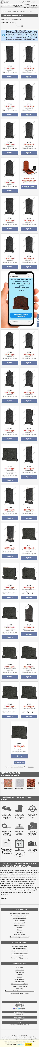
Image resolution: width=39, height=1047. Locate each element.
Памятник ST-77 (10, 394)
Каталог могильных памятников (19, 913)
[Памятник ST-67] (10, 244)
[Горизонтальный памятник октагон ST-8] (10, 652)
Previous (3, 781)
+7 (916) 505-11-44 (27, 2)
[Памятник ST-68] (29, 206)
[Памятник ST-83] (29, 416)
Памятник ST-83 (29, 432)
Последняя (30, 766)
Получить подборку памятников (21, 315)
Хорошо (28, 1044)
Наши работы (20, 972)
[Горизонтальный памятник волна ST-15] (29, 652)
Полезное (19, 974)
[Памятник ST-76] (10, 416)
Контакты (19, 976)
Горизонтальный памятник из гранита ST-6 (10, 590)
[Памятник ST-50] (10, 206)
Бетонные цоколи (19, 934)
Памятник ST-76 (10, 432)
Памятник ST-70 (10, 356)
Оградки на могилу (19, 925)
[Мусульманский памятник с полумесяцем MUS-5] (29, 613)
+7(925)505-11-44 (19, 1006)
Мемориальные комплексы (19, 916)
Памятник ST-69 (29, 260)
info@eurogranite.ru (19, 1019)
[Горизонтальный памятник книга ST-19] (19, 732)
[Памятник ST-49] (29, 454)
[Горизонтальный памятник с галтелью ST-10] (10, 613)
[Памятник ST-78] (29, 340)
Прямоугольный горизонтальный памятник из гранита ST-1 (9, 472)
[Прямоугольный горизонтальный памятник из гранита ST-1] (10, 454)
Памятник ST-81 (10, 146)
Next (38, 781)
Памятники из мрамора (19, 918)
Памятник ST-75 (29, 394)
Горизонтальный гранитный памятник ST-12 (9, 709)
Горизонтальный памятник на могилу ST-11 (29, 550)
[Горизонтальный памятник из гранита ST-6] (10, 573)
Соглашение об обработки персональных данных (19, 990)
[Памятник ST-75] (29, 378)
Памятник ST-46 (10, 70)
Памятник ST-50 (10, 222)
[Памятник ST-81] (10, 130)
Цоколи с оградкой (19, 923)
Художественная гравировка (19, 953)
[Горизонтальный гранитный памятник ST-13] (29, 692)
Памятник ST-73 (10, 184)
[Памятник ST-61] (29, 130)
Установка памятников (19, 948)
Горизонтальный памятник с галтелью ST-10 (9, 630)
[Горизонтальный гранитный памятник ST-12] (10, 692)
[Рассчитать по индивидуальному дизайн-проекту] (29, 168)
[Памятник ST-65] (29, 54)
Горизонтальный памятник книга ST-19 (19, 748)
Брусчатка (19, 932)
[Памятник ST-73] (10, 168)
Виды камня (19, 967)
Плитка (19, 930)
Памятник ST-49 (29, 470)
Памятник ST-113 (29, 511)
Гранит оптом (20, 969)
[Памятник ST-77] (10, 378)
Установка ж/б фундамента (19, 958)
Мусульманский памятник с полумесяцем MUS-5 (29, 630)
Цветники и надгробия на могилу (19, 937)
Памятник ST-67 (10, 260)
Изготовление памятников (19, 946)
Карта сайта (19, 988)
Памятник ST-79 (29, 108)
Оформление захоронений (19, 951)
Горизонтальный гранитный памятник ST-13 (29, 709)
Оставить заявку (29, 187)
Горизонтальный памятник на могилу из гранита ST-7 (29, 590)
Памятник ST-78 (29, 356)
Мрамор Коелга (19, 788)
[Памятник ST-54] (10, 92)
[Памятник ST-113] (29, 495)
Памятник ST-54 (10, 108)
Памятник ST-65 (29, 70)
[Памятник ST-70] (10, 340)
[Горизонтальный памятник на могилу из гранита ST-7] (29, 573)
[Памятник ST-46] (10, 54)
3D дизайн (19, 955)
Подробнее (20, 1044)
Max (16, 1008)
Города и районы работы (19, 986)
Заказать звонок (19, 981)
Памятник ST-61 (29, 146)
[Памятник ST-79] (29, 92)
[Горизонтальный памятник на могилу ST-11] (29, 533)
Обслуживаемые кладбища (19, 983)
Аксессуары (19, 927)
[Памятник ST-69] (29, 244)
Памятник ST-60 (10, 511)
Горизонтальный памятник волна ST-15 (29, 669)
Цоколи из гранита (19, 920)
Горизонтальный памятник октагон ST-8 (10, 669)
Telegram (22, 1008)
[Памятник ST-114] (10, 533)
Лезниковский (31, 788)
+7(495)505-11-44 (19, 1005)
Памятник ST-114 (10, 549)
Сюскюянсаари (8, 788)
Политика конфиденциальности (19, 993)
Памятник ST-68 (29, 222)
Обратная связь (19, 979)
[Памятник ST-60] (10, 495)
